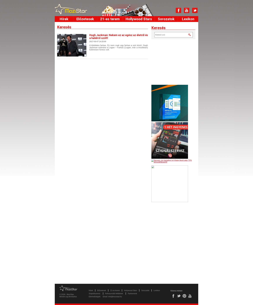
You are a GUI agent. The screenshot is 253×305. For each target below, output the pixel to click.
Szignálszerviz (94, 294)
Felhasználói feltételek (114, 294)
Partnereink (132, 294)
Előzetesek (85, 19)
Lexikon (188, 19)
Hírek (64, 19)
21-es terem (110, 19)
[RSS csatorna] (170, 10)
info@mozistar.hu (115, 297)
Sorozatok (166, 19)
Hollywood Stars (138, 19)
